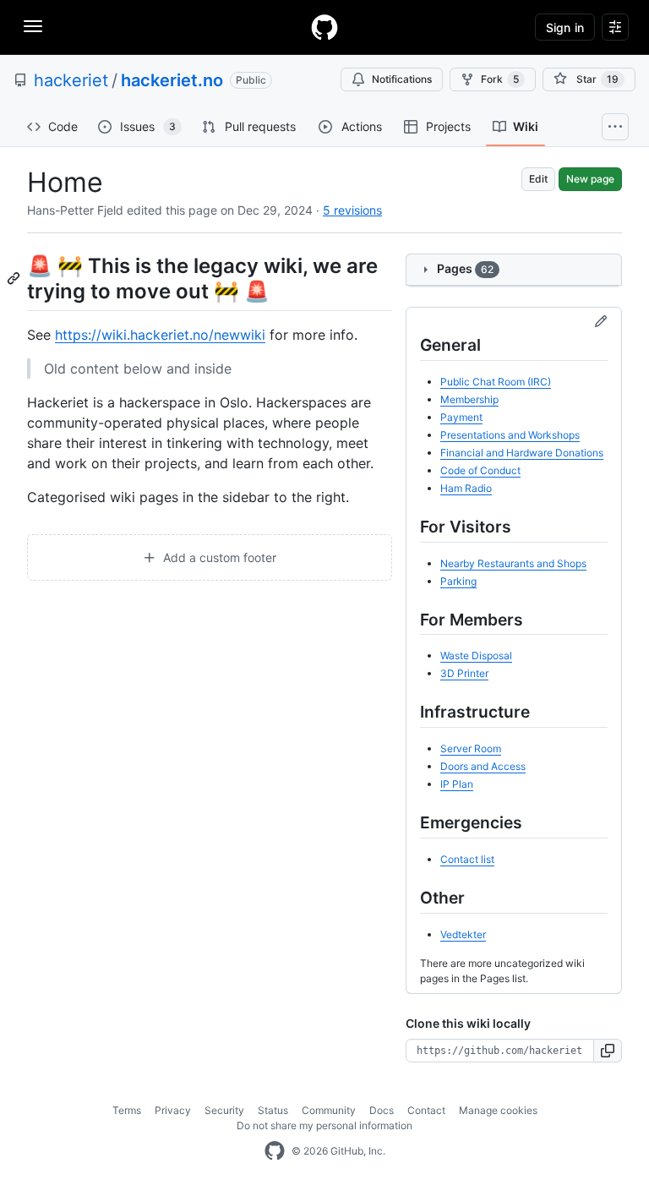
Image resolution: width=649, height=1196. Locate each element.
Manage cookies (498, 1110)
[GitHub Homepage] (275, 1151)
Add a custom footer (218, 557)
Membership (469, 399)
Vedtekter (463, 934)
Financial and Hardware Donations (521, 452)
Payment (461, 417)
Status (273, 1110)
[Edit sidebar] (601, 322)
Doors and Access (483, 766)
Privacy (173, 1110)
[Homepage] (324, 27)
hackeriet (71, 80)
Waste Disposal (476, 655)
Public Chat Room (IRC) (495, 381)
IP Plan (456, 784)
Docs (381, 1110)
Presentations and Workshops (510, 435)
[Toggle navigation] (33, 26)
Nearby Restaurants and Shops (513, 563)
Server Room (470, 748)
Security (224, 1110)
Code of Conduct (480, 470)
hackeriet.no (172, 80)
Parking (458, 581)
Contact (426, 1110)
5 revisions (352, 210)
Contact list (467, 859)
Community (329, 1110)
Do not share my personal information (324, 1125)
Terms (126, 1110)
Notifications (402, 79)
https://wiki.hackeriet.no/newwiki (160, 334)
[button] (608, 1050)
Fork (500, 79)
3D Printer (464, 673)
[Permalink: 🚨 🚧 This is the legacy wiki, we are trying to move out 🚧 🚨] (15, 278)
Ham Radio (466, 488)
